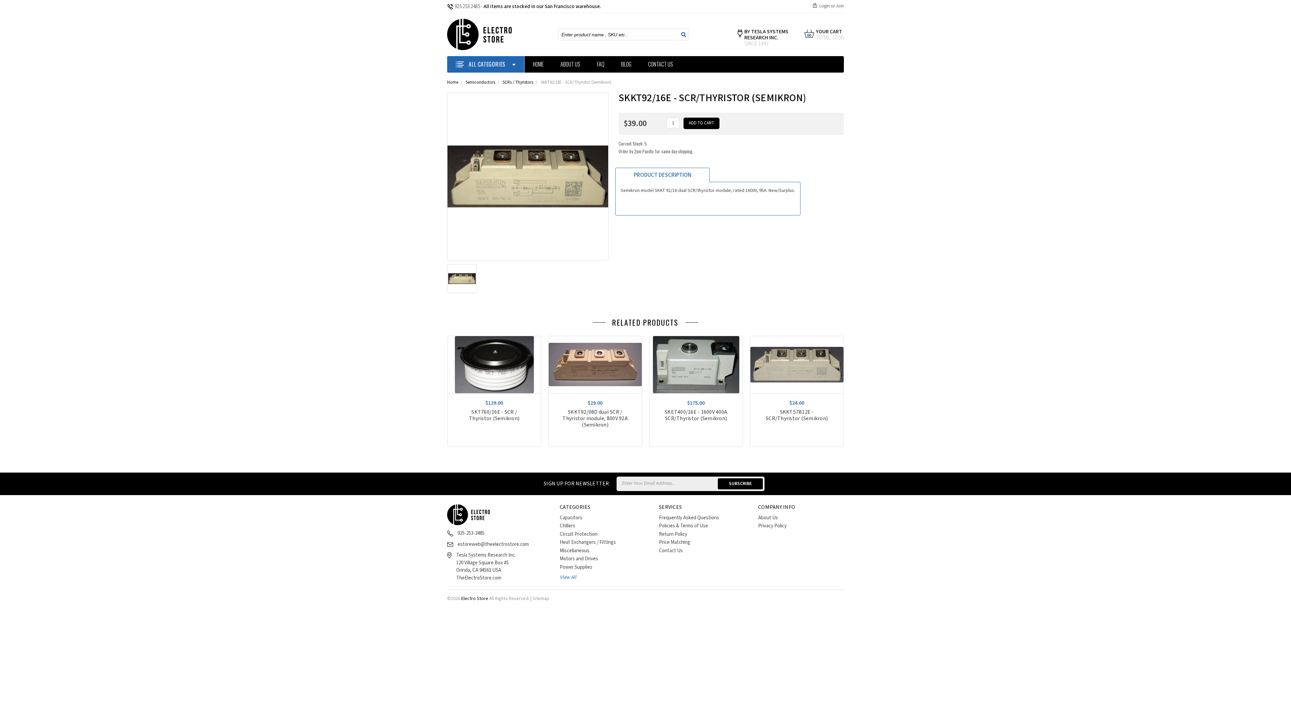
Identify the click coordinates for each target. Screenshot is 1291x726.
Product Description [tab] (662, 175)
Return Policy (673, 534)
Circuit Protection (578, 534)
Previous (832, 324)
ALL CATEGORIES (487, 64)
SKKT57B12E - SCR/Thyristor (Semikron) (797, 415)
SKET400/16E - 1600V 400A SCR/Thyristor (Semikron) (696, 415)
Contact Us (660, 64)
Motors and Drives (579, 559)
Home (538, 64)
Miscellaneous (574, 551)
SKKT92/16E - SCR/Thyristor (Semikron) (576, 82)
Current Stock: (656, 147)
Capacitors (571, 518)
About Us (570, 64)
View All (568, 577)
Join (840, 6)
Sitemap (541, 599)
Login (824, 6)
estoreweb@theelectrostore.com (493, 544)
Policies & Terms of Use (683, 526)
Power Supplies (576, 567)
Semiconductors (480, 82)
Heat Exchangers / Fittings (588, 542)
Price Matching (674, 542)
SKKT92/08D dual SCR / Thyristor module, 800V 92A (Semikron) (595, 419)
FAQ (600, 64)
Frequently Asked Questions (689, 518)
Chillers (567, 526)
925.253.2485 (467, 6)
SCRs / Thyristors (518, 82)
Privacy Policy (772, 526)
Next (842, 324)
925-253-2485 (471, 533)
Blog (626, 64)
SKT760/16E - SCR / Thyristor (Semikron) (494, 415)
